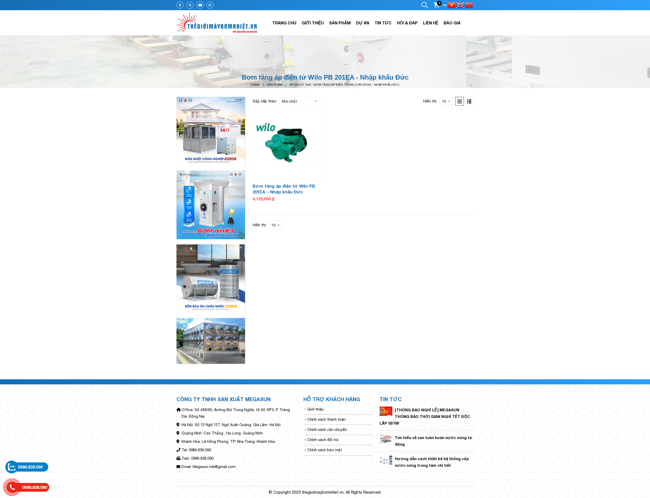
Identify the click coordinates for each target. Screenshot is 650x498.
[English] (460, 5)
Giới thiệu (313, 22)
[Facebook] (180, 5)
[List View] (469, 101)
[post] (386, 411)
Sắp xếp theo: (265, 101)
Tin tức (383, 22)
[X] (189, 5)
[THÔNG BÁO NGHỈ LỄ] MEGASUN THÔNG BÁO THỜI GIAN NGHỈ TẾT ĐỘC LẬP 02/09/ (425, 416)
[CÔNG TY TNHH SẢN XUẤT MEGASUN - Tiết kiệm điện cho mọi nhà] (217, 22)
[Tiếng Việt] (452, 5)
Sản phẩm (340, 22)
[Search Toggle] (425, 5)
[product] (287, 145)
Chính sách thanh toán (326, 419)
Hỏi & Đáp (407, 22)
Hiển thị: (430, 101)
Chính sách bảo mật (324, 450)
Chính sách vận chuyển (327, 429)
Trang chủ (284, 22)
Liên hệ (430, 22)
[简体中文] (469, 5)
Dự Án (362, 22)
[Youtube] (200, 5)
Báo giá (452, 22)
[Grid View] (459, 101)
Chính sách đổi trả (322, 439)
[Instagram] (210, 5)
